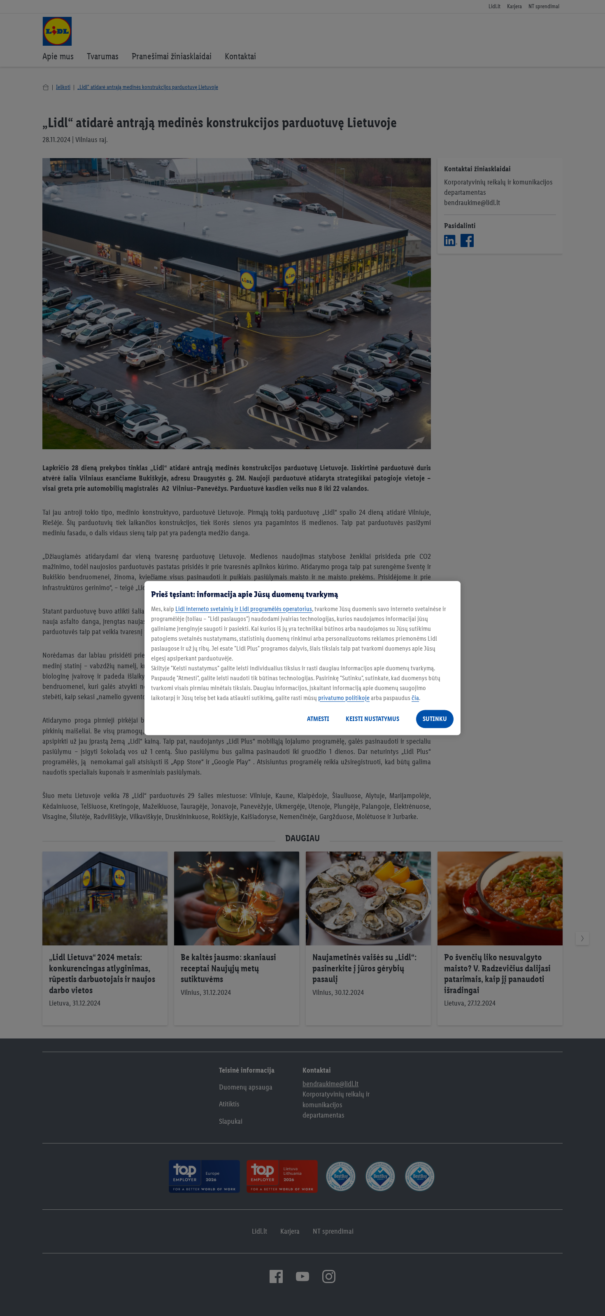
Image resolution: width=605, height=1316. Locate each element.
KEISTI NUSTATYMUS (372, 719)
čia (415, 698)
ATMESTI (318, 719)
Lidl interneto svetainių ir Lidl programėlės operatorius (243, 609)
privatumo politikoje (344, 698)
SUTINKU (435, 719)
